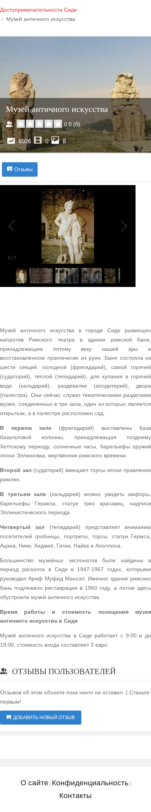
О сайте (34, 783)
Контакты (75, 795)
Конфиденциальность (90, 783)
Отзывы (23, 169)
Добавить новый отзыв (44, 717)
